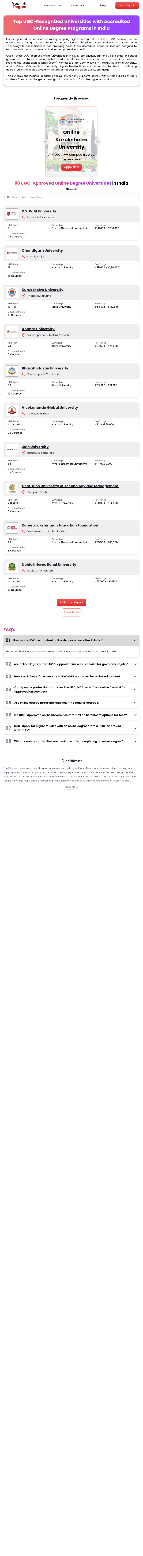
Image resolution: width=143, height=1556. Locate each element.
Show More (71, 612)
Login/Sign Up (127, 5)
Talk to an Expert (71, 602)
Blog (103, 5)
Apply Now (71, 167)
